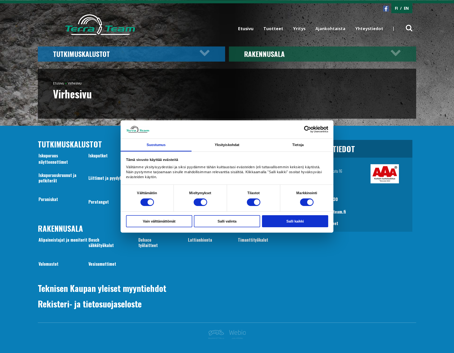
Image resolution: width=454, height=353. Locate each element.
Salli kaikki (295, 221)
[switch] (200, 202)
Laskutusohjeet (324, 223)
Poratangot (98, 202)
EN (406, 8)
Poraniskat (48, 199)
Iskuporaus (48, 155)
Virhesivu (75, 83)
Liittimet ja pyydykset (107, 178)
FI (396, 8)
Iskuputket (98, 155)
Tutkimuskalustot (81, 54)
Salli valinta (227, 221)
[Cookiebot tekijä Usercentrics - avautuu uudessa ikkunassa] (307, 129)
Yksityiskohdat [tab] (227, 145)
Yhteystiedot (369, 28)
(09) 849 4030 (324, 199)
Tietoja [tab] (298, 145)
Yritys (299, 28)
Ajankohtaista (330, 28)
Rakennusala (264, 54)
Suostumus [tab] (156, 145)
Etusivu (245, 28)
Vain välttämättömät (159, 221)
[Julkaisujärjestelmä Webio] (236, 337)
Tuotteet (273, 28)
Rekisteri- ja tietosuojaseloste (90, 303)
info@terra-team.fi (328, 212)
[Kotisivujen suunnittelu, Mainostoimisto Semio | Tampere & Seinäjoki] (217, 337)
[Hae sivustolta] (406, 24)
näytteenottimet (53, 162)
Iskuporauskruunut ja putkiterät (57, 177)
